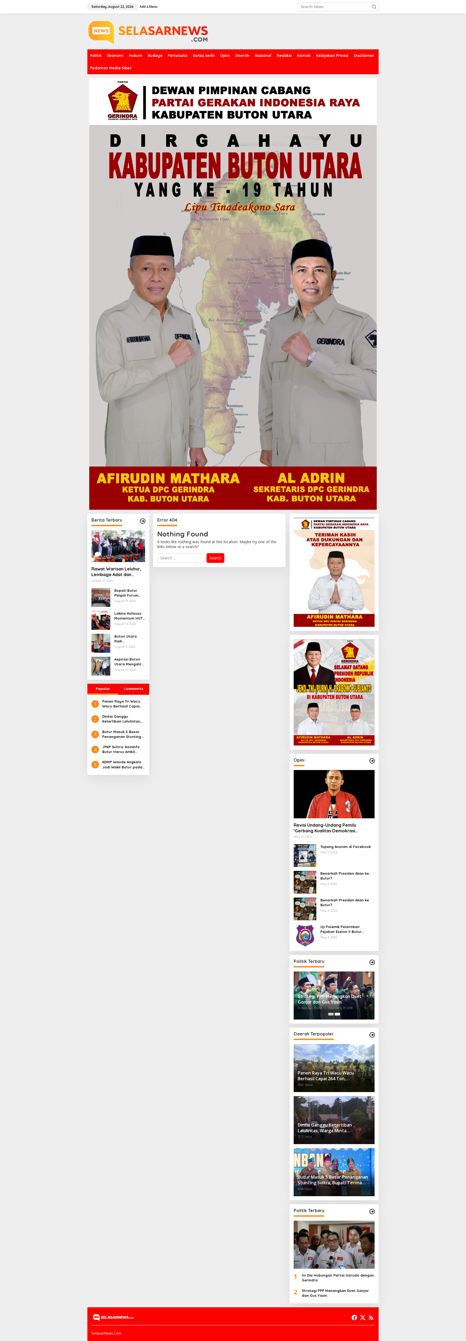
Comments (133, 688)
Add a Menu (148, 6)
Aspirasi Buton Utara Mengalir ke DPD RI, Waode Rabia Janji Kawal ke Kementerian (128, 661)
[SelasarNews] (149, 30)
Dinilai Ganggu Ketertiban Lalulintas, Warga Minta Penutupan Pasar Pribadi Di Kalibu (121, 719)
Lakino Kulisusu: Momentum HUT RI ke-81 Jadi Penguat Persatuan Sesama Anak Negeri (128, 616)
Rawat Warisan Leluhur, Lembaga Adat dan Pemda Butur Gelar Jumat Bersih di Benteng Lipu (117, 571)
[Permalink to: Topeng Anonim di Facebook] (305, 854)
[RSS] (371, 1317)
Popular (103, 688)
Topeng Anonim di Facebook (345, 846)
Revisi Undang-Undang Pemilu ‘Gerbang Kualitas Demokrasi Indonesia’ (325, 828)
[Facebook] (354, 1317)
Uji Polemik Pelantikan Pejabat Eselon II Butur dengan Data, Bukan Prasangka (341, 929)
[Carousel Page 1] (331, 1014)
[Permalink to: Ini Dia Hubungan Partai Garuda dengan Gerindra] (334, 1245)
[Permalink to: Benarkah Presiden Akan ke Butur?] (305, 881)
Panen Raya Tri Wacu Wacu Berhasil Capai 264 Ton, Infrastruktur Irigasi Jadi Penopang (122, 704)
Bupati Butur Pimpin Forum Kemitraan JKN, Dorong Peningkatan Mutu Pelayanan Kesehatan (128, 593)
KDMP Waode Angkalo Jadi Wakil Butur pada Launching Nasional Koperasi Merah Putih (122, 764)
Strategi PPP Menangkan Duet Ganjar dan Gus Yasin (329, 999)
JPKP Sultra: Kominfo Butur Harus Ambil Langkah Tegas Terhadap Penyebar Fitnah (121, 749)
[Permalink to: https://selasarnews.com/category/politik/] (372, 962)
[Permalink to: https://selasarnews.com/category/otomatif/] (372, 761)
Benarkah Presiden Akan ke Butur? (344, 875)
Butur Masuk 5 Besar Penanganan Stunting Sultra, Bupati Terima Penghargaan (121, 734)
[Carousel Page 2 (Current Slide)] (337, 1014)
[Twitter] (362, 1317)
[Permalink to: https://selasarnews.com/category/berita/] (142, 521)
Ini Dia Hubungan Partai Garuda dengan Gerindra (338, 1277)
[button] (374, 6)
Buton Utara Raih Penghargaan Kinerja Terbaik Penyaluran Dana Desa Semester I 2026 (128, 639)
